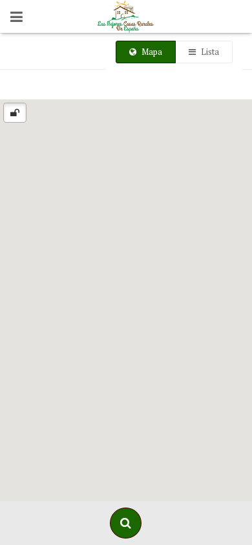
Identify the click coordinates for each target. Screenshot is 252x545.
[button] (126, 298)
